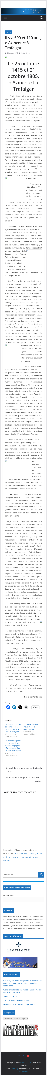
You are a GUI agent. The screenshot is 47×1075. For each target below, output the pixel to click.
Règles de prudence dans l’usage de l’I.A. (19, 1004)
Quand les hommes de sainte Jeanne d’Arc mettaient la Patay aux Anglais (13, 728)
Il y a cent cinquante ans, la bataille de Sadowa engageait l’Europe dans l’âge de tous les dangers (13, 746)
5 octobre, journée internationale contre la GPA (31, 726)
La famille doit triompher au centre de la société (23, 779)
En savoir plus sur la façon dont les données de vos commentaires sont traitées (23, 857)
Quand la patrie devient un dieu (16, 1000)
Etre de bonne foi (10, 996)
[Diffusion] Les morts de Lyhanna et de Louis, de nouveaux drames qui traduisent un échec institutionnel (22, 983)
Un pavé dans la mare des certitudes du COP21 (24, 770)
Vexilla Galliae (25, 53)
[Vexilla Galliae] (23, 10)
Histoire (8, 32)
